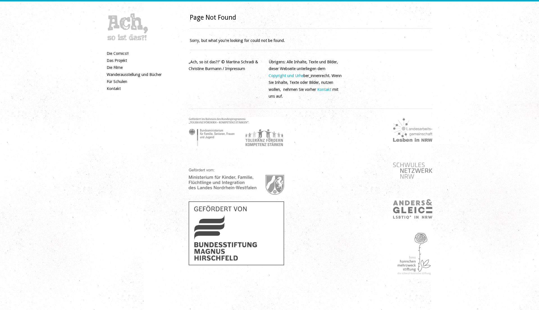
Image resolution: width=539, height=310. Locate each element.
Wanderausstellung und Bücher (134, 74)
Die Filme (115, 67)
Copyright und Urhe (286, 75)
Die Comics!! (118, 53)
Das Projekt (117, 60)
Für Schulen (117, 81)
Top (526, 297)
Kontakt (114, 88)
